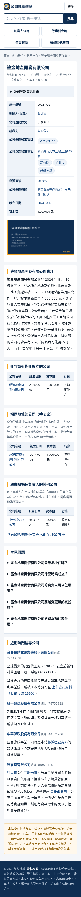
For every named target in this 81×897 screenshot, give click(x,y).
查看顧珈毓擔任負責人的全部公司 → (36, 534)
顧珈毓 (42, 113)
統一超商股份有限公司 (24, 703)
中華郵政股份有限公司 (24, 734)
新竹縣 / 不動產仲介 (25, 55)
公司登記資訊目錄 (26, 91)
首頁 (6, 55)
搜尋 (70, 18)
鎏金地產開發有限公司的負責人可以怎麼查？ (39, 588)
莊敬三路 (46, 170)
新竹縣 (44, 162)
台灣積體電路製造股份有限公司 (30, 652)
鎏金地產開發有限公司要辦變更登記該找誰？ (39, 605)
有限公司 (43, 131)
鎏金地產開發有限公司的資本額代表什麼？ (37, 621)
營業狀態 (21, 42)
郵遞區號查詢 (59, 42)
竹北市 (60, 162)
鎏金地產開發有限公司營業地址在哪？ (39, 562)
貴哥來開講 (58, 791)
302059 (42, 181)
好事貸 (12, 772)
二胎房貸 (30, 772)
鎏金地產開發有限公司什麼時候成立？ (39, 574)
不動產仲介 (47, 141)
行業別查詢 (59, 31)
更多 (71, 6)
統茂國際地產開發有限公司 (16, 459)
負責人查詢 (21, 31)
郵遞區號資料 (57, 742)
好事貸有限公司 (19, 764)
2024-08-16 (45, 203)
